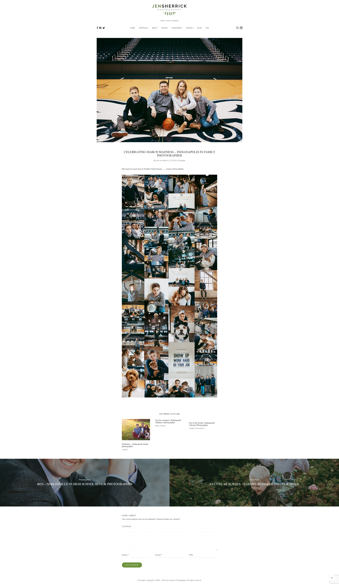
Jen (157, 160)
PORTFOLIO (143, 28)
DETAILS (164, 28)
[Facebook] (97, 28)
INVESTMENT (177, 28)
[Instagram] (100, 28)
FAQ (207, 28)
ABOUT (154, 28)
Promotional (200, 428)
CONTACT (189, 28)
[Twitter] (104, 28)
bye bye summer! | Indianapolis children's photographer (168, 421)
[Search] (237, 28)
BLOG (199, 28)
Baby (157, 426)
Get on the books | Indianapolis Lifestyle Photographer (202, 424)
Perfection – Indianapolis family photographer (135, 445)
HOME (132, 28)
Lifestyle (181, 160)
